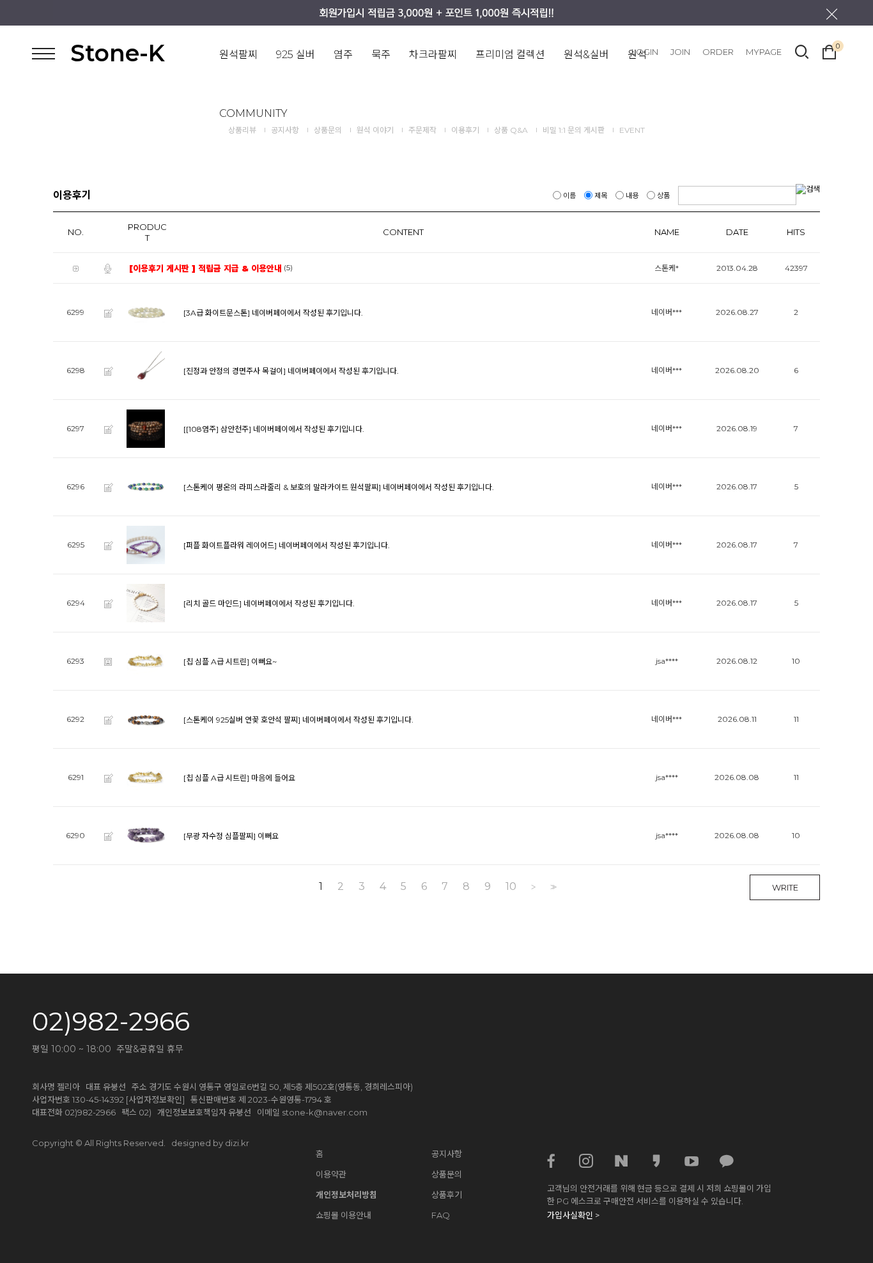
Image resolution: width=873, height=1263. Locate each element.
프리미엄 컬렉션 (510, 55)
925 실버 (295, 55)
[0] (829, 50)
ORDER (718, 52)
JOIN (680, 52)
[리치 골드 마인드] (212, 603)
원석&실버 (586, 55)
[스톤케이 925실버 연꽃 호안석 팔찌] (241, 719)
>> (552, 887)
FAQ (440, 1215)
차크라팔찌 (433, 55)
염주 (343, 55)
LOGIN (644, 52)
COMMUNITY (253, 113)
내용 (632, 195)
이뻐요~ (264, 661)
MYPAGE (764, 52)
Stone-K (117, 53)
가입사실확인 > (573, 1215)
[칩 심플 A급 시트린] (216, 661)
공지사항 (446, 1154)
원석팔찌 (238, 55)
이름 (569, 195)
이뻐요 (268, 836)
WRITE (785, 887)
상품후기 (446, 1195)
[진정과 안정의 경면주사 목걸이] (234, 371)
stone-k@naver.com (324, 1112)
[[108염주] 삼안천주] (217, 429)
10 (511, 887)
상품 (663, 195)
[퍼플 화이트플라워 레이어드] (230, 545)
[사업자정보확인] (155, 1099)
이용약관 (331, 1174)
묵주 (380, 55)
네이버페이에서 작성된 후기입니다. (307, 313)
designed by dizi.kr (210, 1143)
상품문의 (446, 1174)
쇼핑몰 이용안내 (343, 1215)
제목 (600, 195)
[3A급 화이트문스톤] (216, 313)
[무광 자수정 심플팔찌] (219, 836)
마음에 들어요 (273, 778)
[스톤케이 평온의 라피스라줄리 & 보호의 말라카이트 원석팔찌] (282, 487)
